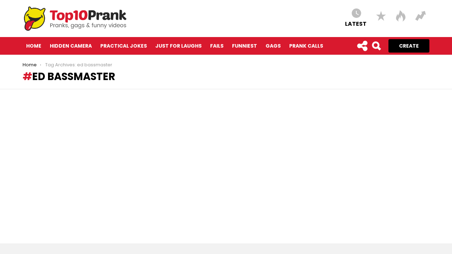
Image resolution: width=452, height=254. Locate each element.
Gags (273, 45)
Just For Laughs (178, 45)
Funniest (244, 45)
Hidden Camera (71, 45)
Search (376, 46)
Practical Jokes (123, 45)
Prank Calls (306, 45)
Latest (356, 23)
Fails (217, 45)
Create (409, 45)
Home (33, 45)
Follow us (362, 46)
